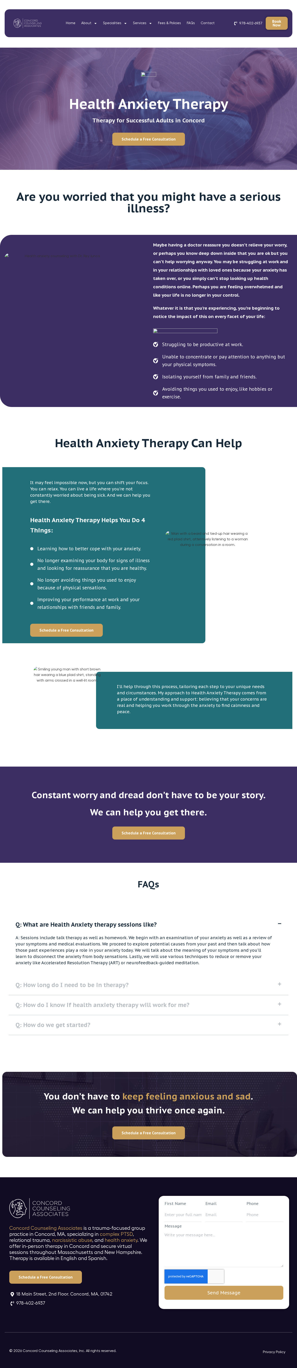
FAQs (191, 23)
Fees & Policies (169, 23)
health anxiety (121, 1240)
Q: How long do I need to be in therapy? (72, 985)
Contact (208, 23)
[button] (148, 925)
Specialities (112, 23)
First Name (175, 1204)
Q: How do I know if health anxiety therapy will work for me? (102, 1005)
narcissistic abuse (72, 1240)
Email (210, 1204)
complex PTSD (116, 1234)
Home (70, 23)
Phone (252, 1204)
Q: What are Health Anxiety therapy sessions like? (86, 924)
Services (139, 23)
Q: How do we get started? (53, 1025)
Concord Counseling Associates (45, 1228)
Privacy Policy (274, 1352)
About (86, 23)
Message (173, 1226)
